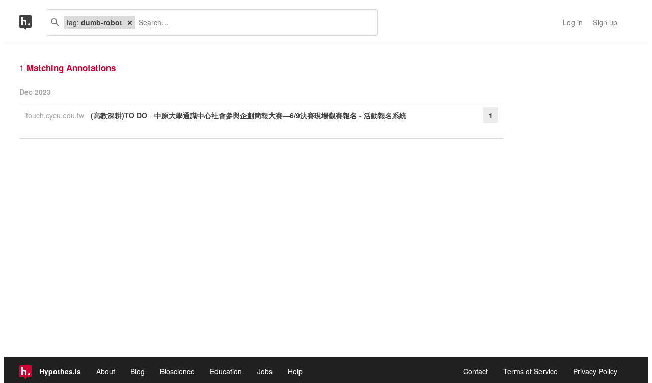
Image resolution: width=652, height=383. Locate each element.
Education (226, 371)
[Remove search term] (130, 22)
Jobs (265, 371)
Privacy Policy (595, 371)
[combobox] (252, 22)
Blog (137, 371)
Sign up (605, 22)
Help (295, 371)
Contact (475, 371)
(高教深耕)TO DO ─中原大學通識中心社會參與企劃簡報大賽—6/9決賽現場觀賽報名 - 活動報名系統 (248, 115)
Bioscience (177, 371)
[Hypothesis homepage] (33, 22)
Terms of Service (530, 371)
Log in (573, 22)
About (105, 371)
